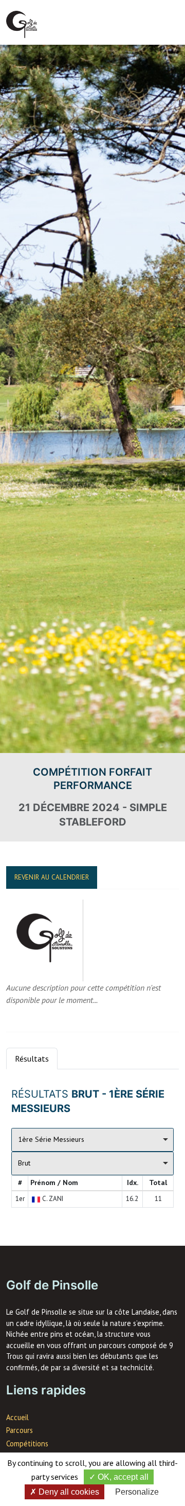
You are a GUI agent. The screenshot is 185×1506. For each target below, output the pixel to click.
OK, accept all (122, 1477)
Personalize (137, 1491)
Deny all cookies (67, 1491)
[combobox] (92, 1140)
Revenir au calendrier (51, 877)
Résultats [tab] (32, 1058)
